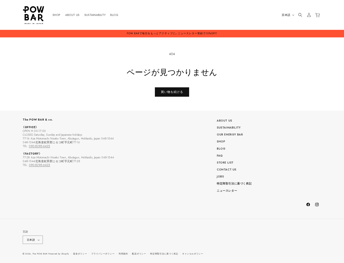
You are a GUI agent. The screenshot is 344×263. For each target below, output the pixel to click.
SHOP (221, 142)
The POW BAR (40, 253)
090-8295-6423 (39, 146)
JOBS (220, 177)
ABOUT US (224, 121)
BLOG (221, 149)
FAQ (220, 156)
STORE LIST (225, 163)
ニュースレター (227, 191)
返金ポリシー (80, 253)
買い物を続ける (172, 92)
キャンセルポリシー (192, 253)
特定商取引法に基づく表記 (234, 184)
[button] (300, 15)
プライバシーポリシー (102, 253)
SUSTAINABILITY (228, 128)
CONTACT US (226, 169)
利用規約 (123, 253)
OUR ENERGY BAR (230, 134)
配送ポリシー (139, 253)
